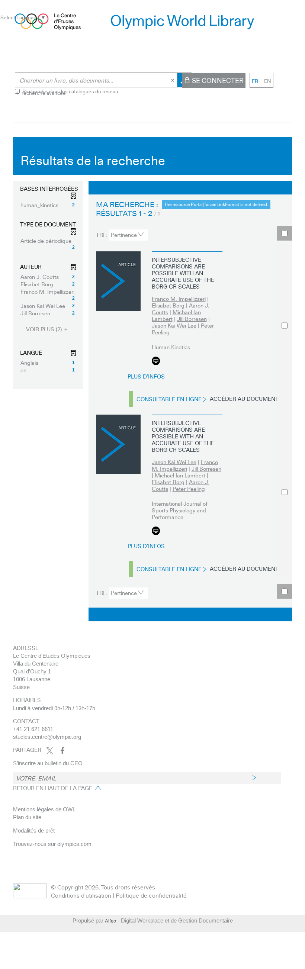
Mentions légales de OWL (44, 809)
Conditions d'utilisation (81, 895)
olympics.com (74, 844)
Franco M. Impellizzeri (179, 298)
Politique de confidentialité (151, 895)
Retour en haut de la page (52, 788)
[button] (48, 205)
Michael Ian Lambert (176, 315)
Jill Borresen (192, 319)
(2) (44, 329)
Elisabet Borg (168, 305)
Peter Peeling (189, 488)
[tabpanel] (152, 381)
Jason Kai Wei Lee (174, 325)
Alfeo (110, 920)
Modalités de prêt (34, 830)
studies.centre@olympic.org (47, 737)
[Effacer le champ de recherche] (173, 80)
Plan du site (27, 817)
